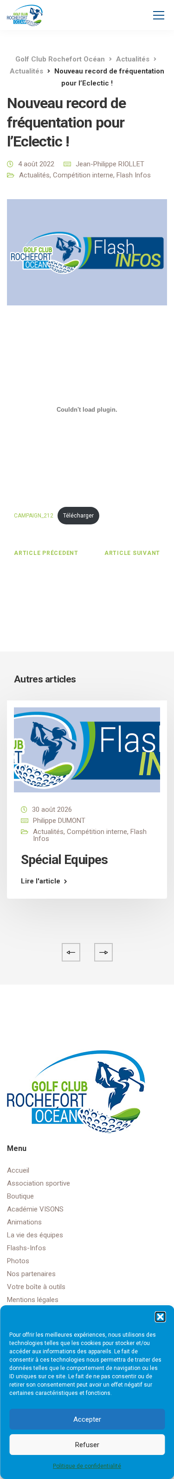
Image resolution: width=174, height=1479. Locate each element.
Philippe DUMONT (59, 820)
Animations (24, 1222)
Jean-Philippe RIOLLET (110, 164)
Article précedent (46, 553)
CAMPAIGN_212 (33, 515)
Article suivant (132, 553)
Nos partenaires (31, 1274)
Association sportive (38, 1183)
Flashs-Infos (26, 1248)
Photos (18, 1261)
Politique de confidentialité (87, 1466)
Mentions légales (32, 1300)
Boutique (20, 1196)
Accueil (18, 1170)
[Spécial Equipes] (87, 749)
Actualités (34, 175)
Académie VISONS (35, 1209)
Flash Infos (133, 175)
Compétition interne (83, 175)
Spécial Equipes (64, 859)
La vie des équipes (35, 1235)
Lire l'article (40, 881)
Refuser (87, 1445)
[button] (160, 1316)
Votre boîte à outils (36, 1287)
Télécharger (78, 515)
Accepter (87, 1419)
